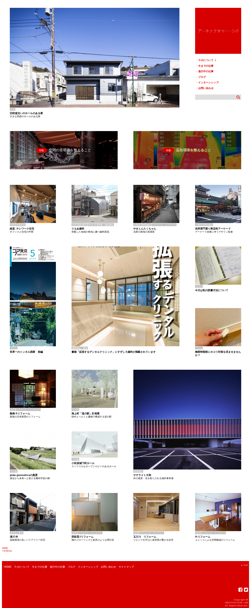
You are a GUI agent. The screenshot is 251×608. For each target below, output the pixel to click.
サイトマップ (126, 566)
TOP (246, 565)
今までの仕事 (206, 65)
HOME (8, 566)
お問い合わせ (206, 88)
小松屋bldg (7, 551)
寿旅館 (5, 548)
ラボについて (206, 60)
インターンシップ (208, 82)
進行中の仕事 (206, 71)
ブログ (202, 77)
